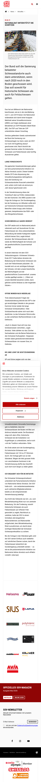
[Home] (5, 11)
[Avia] (12, 669)
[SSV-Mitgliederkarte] (28, 639)
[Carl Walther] (12, 639)
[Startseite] (7, 4)
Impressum (6, 752)
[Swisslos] (20, 770)
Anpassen (19, 411)
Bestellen (7, 697)
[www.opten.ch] (37, 752)
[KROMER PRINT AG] (28, 654)
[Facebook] (12, 741)
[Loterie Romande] (20, 776)
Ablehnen (20, 417)
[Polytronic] (28, 624)
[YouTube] (28, 741)
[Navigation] (37, 4)
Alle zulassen (20, 404)
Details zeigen (29, 398)
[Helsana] (12, 594)
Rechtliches (12, 752)
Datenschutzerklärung (21, 752)
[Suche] (32, 4)
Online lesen (19, 697)
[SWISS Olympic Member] (20, 764)
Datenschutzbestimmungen (27, 725)
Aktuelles (20, 11)
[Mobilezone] (12, 654)
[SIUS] (12, 609)
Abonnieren (32, 722)
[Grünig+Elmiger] (12, 624)
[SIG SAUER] (28, 594)
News (13, 11)
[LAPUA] (28, 609)
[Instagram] (20, 741)
